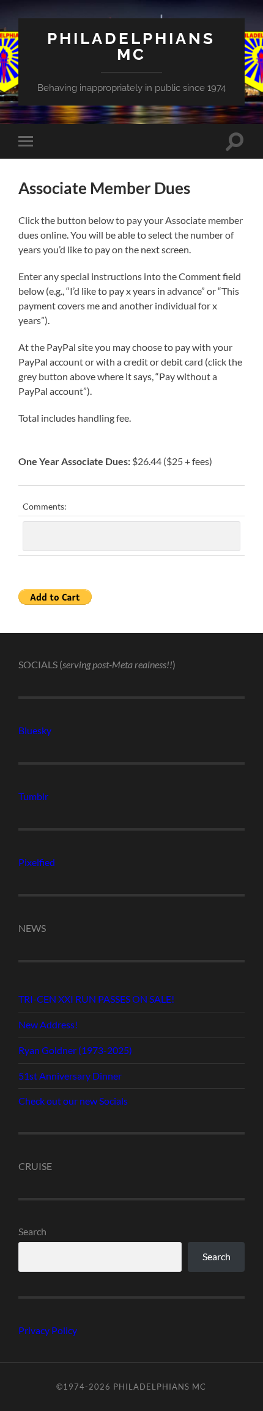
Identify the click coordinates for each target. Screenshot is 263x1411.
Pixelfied (36, 862)
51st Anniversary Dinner (70, 1075)
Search (32, 1231)
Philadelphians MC (131, 46)
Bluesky (34, 730)
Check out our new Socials (73, 1100)
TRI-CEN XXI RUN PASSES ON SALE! (96, 999)
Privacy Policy (47, 1330)
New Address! (48, 1024)
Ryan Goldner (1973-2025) (75, 1050)
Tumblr (33, 796)
